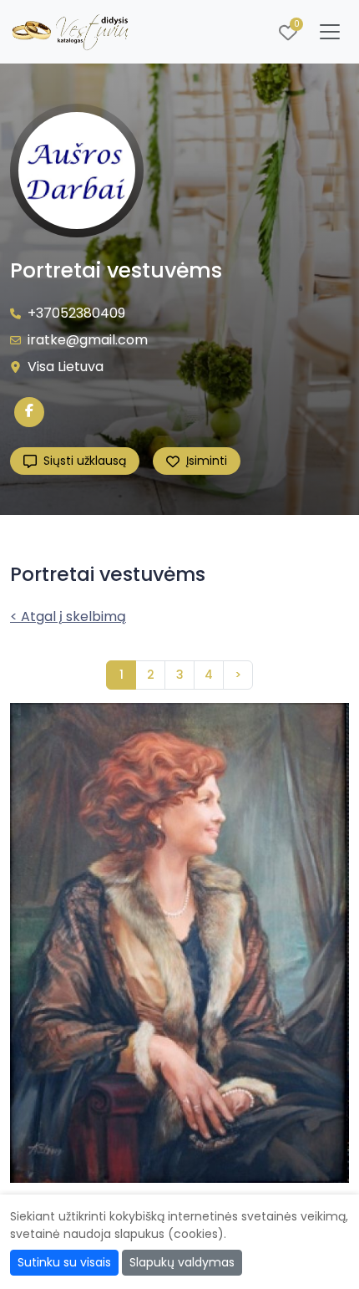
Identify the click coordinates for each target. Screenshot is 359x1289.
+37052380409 (76, 313)
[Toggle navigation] (330, 32)
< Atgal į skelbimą (68, 616)
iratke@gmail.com (88, 339)
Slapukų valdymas (182, 1262)
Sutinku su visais (64, 1262)
